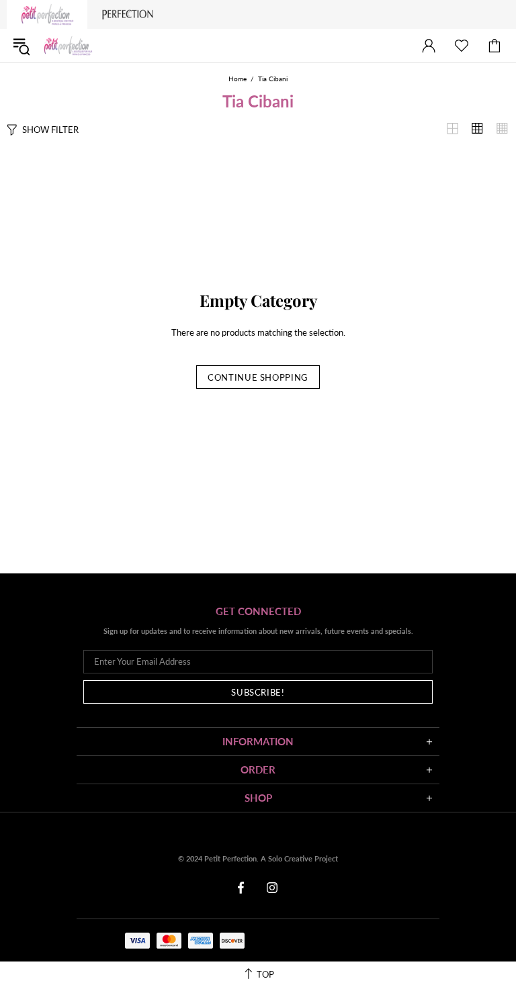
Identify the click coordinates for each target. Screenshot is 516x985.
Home (237, 79)
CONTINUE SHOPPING (258, 377)
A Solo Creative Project (299, 858)
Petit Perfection (68, 46)
